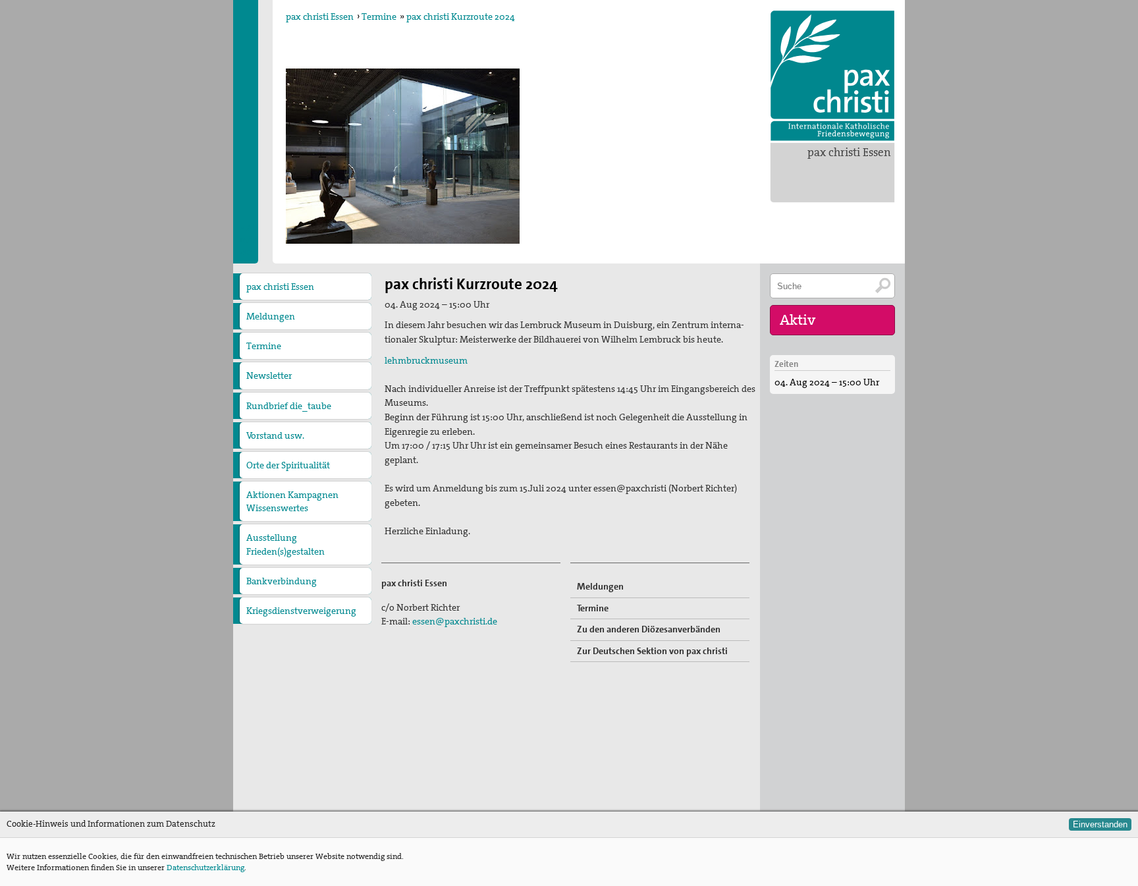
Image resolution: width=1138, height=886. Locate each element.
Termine (379, 16)
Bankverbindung (281, 581)
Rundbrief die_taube (288, 406)
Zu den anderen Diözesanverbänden (648, 629)
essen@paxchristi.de (454, 621)
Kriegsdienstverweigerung (301, 611)
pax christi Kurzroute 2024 (460, 16)
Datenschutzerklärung (205, 867)
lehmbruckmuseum (426, 360)
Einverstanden (1100, 824)
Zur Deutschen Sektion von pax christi (652, 651)
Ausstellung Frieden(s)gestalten (285, 544)
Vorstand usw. (275, 435)
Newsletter (269, 375)
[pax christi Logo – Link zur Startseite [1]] (832, 76)
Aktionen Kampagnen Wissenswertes (292, 501)
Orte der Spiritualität (288, 465)
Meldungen (270, 316)
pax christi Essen (849, 152)
